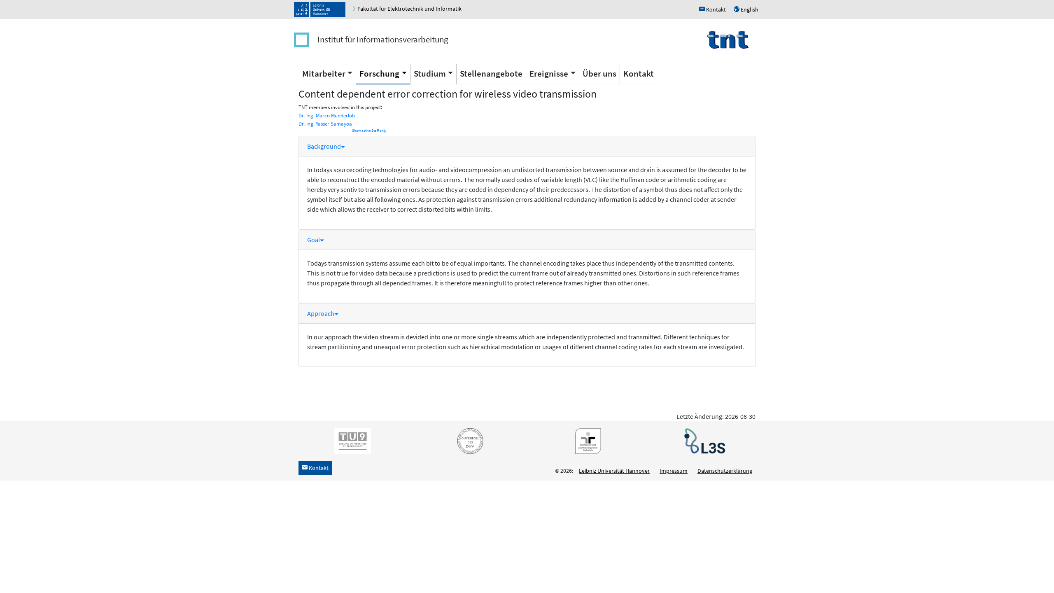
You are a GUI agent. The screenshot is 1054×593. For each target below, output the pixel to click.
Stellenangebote (491, 73)
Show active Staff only (369, 130)
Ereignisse (548, 73)
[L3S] (703, 440)
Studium (430, 73)
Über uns (599, 73)
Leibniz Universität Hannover (614, 470)
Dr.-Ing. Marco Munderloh (326, 115)
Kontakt (638, 73)
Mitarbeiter (323, 73)
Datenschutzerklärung (724, 470)
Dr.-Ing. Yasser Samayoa (325, 123)
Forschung (379, 73)
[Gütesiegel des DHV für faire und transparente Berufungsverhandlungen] (468, 440)
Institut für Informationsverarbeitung (382, 39)
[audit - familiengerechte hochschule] (586, 440)
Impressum (674, 470)
